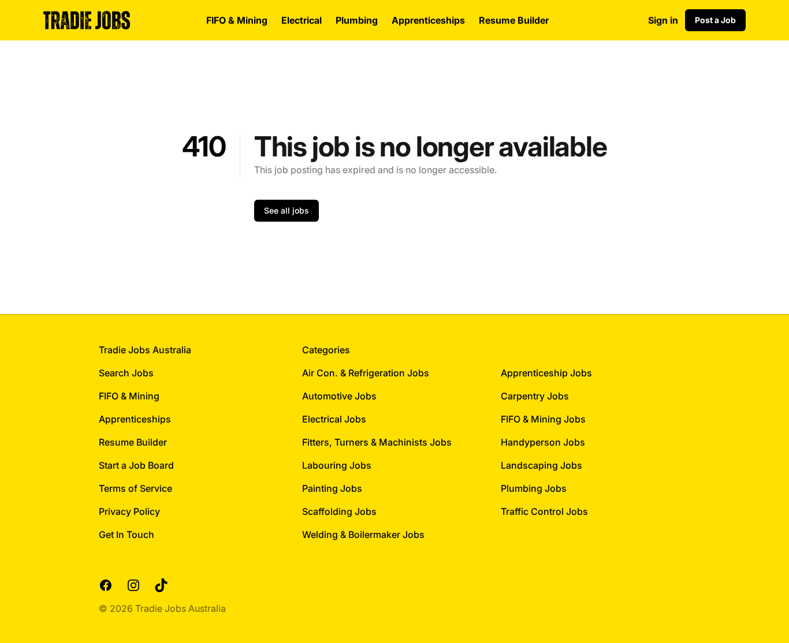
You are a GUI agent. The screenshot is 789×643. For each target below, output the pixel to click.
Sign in (663, 20)
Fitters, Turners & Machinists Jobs (377, 442)
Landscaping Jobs (541, 465)
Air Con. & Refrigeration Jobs (365, 373)
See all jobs (286, 210)
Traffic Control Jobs (544, 511)
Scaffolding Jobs (339, 511)
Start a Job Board (136, 465)
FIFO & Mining (236, 20)
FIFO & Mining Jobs (543, 419)
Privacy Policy (129, 511)
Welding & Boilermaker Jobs (363, 534)
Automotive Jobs (339, 396)
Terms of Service (135, 488)
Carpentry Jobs (535, 396)
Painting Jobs (332, 488)
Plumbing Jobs (534, 488)
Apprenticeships (428, 20)
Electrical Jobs (334, 419)
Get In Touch (126, 534)
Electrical (301, 20)
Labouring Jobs (336, 465)
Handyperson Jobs (543, 442)
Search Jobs (126, 373)
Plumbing (357, 20)
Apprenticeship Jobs (546, 373)
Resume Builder (514, 20)
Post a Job (715, 20)
